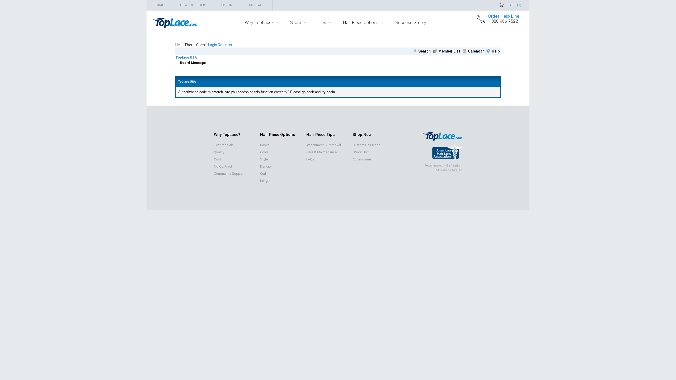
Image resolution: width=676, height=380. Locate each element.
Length (265, 181)
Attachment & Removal (323, 145)
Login (212, 45)
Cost (217, 159)
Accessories (362, 159)
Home (159, 5)
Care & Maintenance (321, 152)
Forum (227, 5)
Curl (263, 173)
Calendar (476, 51)
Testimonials (224, 145)
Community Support (229, 173)
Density (265, 166)
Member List (449, 51)
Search (424, 51)
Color (264, 152)
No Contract (223, 166)
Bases (265, 145)
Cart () (515, 5)
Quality (219, 152)
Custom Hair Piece (366, 145)
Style (264, 159)
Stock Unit (361, 152)
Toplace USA (186, 57)
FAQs (310, 159)
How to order (192, 5)
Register (225, 45)
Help (496, 51)
